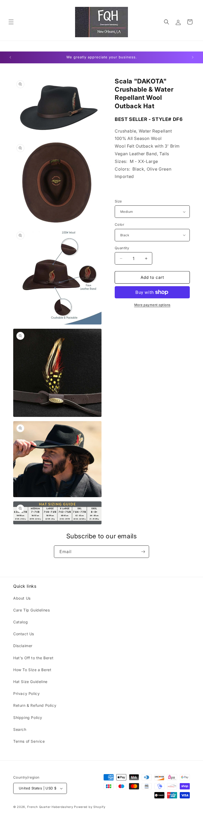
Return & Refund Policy (34, 705)
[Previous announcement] (10, 57)
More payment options (152, 305)
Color (119, 224)
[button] (11, 22)
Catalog (20, 622)
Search (19, 729)
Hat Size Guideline (30, 681)
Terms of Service (29, 741)
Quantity (122, 248)
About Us (22, 598)
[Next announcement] (193, 57)
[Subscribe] (143, 551)
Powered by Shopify (89, 807)
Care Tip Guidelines (31, 610)
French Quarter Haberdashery (50, 807)
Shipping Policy (27, 717)
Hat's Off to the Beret (33, 658)
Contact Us (23, 634)
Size (118, 201)
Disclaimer (23, 645)
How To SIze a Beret (32, 669)
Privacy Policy (26, 693)
